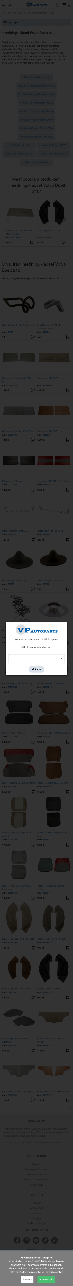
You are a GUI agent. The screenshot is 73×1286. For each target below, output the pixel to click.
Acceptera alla (46, 1279)
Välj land (37, 669)
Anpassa (27, 1279)
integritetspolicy (54, 1272)
